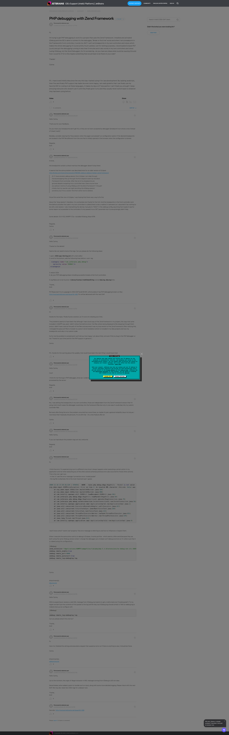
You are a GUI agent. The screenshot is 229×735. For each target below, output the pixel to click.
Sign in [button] (172, 3)
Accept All (108, 376)
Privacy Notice (110, 370)
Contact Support (134, 3)
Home (55, 3)
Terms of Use (124, 370)
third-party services (101, 371)
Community (147, 3)
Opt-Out (127, 373)
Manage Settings (120, 376)
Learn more (118, 364)
